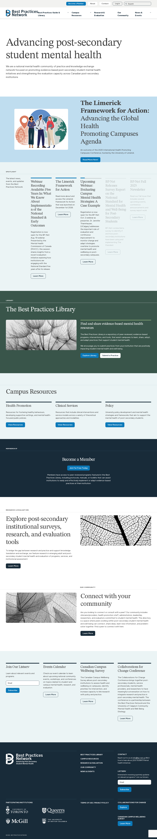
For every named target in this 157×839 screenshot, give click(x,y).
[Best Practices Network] (22, 13)
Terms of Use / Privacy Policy (94, 803)
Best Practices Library (91, 755)
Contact (105, 4)
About (92, 4)
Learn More (38, 276)
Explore (123, 807)
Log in (117, 4)
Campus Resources (89, 759)
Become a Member (76, 4)
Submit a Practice (110, 355)
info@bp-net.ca (139, 758)
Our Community (88, 767)
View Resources (15, 425)
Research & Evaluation (91, 763)
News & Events (87, 771)
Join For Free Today (78, 468)
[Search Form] (137, 4)
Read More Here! (90, 159)
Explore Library (89, 355)
